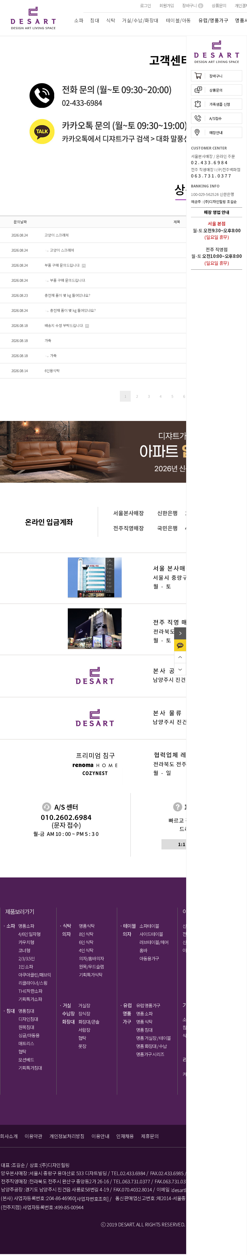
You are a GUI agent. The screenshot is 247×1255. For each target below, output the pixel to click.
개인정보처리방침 (66, 1136)
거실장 (84, 1005)
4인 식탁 (86, 950)
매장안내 (216, 132)
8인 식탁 (86, 934)
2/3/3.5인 (26, 958)
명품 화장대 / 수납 (151, 1046)
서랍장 (84, 1030)
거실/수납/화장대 (140, 20)
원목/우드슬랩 (91, 966)
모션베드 (26, 1059)
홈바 (143, 950)
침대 (94, 20)
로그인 (145, 5)
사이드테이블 (151, 934)
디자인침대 (28, 1019)
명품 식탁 (144, 1021)
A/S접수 (215, 118)
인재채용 (125, 1136)
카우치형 (26, 942)
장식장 (84, 1013)
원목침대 (26, 1027)
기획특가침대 (30, 1068)
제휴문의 (149, 1136)
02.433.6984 (209, 162)
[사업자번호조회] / (93, 1199)
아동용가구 (149, 958)
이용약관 (33, 1136)
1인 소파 (25, 966)
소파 (78, 20)
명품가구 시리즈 (150, 1054)
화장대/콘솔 (88, 1021)
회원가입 (166, 5)
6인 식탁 (86, 942)
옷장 (82, 1046)
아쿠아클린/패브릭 (34, 974)
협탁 (22, 1051)
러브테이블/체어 (153, 942)
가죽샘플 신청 (219, 104)
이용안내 (100, 1136)
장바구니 (191, 5)
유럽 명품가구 (148, 1005)
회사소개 (8, 1136)
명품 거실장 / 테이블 (152, 1038)
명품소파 (26, 926)
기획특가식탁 (90, 974)
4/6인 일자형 (29, 934)
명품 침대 (144, 1030)
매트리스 (26, 1043)
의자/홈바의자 (91, 958)
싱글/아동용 (28, 1035)
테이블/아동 (178, 20)
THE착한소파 (30, 991)
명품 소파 (144, 1013)
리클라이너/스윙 (32, 983)
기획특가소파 (30, 999)
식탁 (110, 20)
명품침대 (26, 1011)
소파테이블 (149, 926)
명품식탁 (87, 926)
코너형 (24, 950)
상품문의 (219, 5)
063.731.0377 (211, 175)
